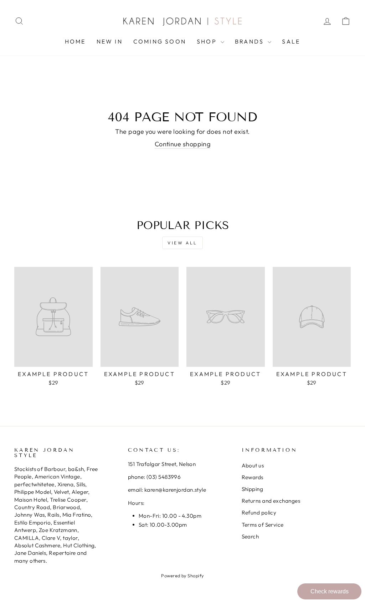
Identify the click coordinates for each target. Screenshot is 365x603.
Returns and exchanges (271, 500)
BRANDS (250, 41)
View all (182, 242)
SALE (291, 41)
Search (250, 536)
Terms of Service (263, 524)
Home (75, 41)
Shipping (252, 489)
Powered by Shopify (182, 575)
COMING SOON (159, 41)
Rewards (252, 477)
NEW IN (110, 41)
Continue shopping (183, 144)
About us (253, 465)
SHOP (208, 41)
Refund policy (259, 512)
